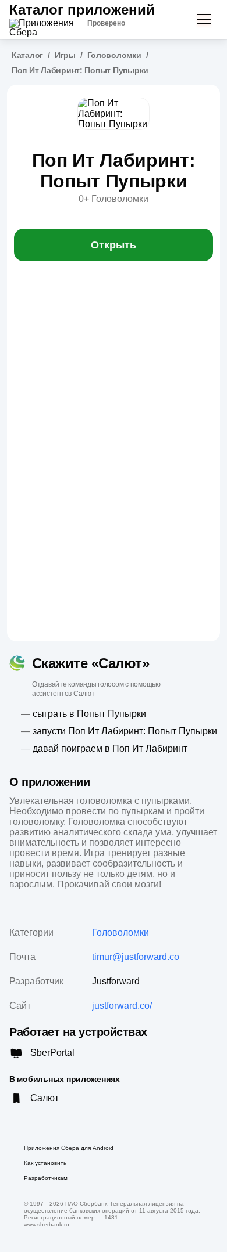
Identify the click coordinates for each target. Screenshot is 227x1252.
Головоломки (114, 55)
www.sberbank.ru (46, 1224)
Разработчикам (46, 1178)
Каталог (27, 55)
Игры (65, 55)
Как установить (45, 1163)
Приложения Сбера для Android (69, 1148)
